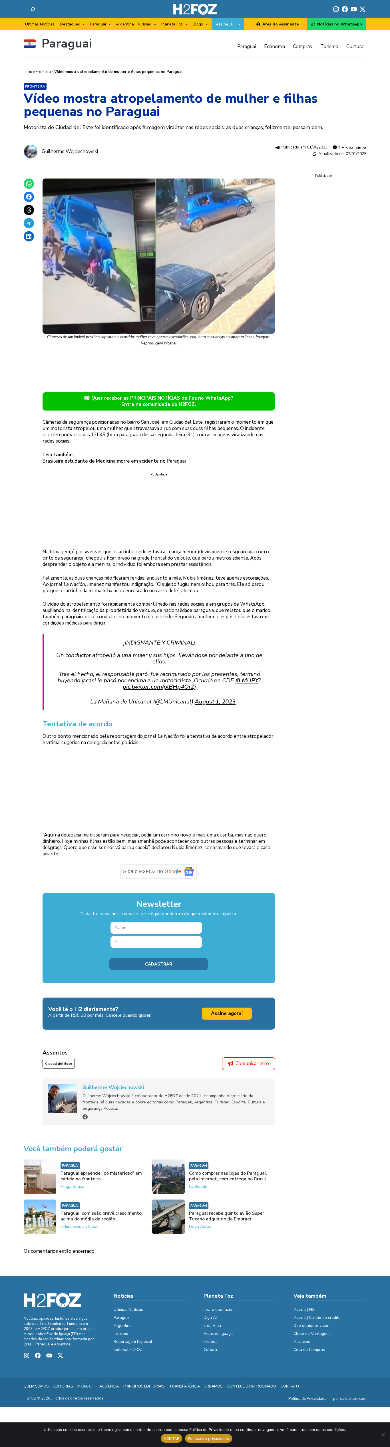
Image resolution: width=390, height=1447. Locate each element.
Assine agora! (227, 1013)
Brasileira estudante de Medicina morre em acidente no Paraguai (114, 461)
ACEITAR (171, 1438)
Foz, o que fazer (218, 1309)
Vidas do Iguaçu (218, 1333)
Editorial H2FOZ (128, 1349)
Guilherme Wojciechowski (70, 151)
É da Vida (212, 1325)
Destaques (70, 24)
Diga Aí (210, 1317)
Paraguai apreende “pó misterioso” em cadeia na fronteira (101, 1176)
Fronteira (43, 71)
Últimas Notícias (40, 24)
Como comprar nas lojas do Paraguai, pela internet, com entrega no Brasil (228, 1176)
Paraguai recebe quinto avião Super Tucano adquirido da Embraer (226, 1216)
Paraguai (98, 24)
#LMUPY (246, 680)
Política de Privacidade (307, 1398)
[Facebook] (85, 1116)
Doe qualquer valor (311, 1325)
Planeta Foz (172, 24)
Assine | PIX (304, 1309)
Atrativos (301, 1341)
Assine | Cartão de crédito (317, 1317)
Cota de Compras (309, 1349)
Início (28, 71)
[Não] (383, 1435)
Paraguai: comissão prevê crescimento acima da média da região (101, 1216)
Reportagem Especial (133, 1341)
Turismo (144, 24)
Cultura (210, 1349)
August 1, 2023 (215, 701)
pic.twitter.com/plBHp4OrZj (159, 687)
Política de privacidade (208, 1438)
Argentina (125, 24)
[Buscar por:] (33, 9)
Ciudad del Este (58, 1063)
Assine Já (224, 24)
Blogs (198, 24)
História (211, 1341)
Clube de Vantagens (312, 1333)
